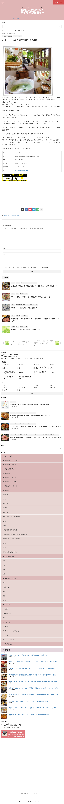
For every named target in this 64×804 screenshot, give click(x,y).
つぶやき (7, 604)
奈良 (4, 574)
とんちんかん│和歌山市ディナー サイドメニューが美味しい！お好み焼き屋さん (36, 426)
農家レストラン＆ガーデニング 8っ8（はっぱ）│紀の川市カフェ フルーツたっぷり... (33, 708)
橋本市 (5, 521)
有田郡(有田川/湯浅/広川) (10, 530)
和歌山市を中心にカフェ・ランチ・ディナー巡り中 (32, 793)
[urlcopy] (41, 209)
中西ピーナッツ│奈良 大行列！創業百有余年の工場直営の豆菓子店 (28, 655)
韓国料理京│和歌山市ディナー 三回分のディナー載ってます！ (30, 415)
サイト (4, 261)
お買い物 (7, 622)
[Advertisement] (32, 194)
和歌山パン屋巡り (10, 477)
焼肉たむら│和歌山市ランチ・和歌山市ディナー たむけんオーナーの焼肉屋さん (36, 437)
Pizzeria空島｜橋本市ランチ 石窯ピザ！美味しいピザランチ (31, 297)
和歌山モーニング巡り (12, 460)
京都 (4, 560)
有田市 (5, 525)
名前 (4, 248)
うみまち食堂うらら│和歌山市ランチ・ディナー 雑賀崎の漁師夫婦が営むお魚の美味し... (34, 681)
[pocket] (30, 209)
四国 (4, 582)
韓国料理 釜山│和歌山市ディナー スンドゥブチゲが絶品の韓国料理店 (29, 714)
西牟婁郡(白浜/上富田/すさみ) (11, 539)
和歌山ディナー (9, 473)
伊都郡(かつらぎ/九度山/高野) (11, 516)
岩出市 (5, 508)
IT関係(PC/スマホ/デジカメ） (11, 631)
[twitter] (22, 209)
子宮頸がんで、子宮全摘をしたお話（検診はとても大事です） (29, 404)
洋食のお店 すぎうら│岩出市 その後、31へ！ (26, 329)
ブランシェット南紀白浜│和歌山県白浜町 (24, 308)
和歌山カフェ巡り (16, 215)
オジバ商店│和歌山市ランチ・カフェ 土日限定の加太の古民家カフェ (28, 701)
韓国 (4, 591)
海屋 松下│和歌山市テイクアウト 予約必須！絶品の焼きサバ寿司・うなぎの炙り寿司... (33, 688)
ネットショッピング (8, 640)
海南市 (5, 499)
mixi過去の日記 (7, 613)
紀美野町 (10, 215)
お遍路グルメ (6, 587)
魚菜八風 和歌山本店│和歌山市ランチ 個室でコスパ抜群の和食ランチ (34, 286)
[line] (37, 209)
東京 (4, 596)
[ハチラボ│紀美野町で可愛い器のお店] (34, 209)
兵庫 (4, 569)
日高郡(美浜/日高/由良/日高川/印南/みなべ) (15, 534)
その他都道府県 (9, 556)
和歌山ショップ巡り (11, 481)
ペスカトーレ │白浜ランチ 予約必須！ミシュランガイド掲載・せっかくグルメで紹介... (33, 661)
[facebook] (26, 209)
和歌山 (5, 215)
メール (5, 254)
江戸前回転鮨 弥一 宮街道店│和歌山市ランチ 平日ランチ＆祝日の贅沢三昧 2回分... (33, 675)
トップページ (16, 18)
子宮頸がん (8, 644)
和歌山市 (5, 494)
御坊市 (5, 543)
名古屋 (5, 600)
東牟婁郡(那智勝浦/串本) (10, 552)
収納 (4, 618)
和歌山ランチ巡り (10, 469)
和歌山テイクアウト (11, 486)
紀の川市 (5, 512)
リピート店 (8, 456)
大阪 (4, 565)
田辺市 (5, 547)
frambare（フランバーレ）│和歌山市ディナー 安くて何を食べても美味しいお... (32, 668)
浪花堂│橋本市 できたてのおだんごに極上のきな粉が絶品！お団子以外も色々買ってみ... (34, 694)
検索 (32, 393)
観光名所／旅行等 (10, 578)
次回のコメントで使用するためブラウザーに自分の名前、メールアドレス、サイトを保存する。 (28, 267)
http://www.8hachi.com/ (21, 170)
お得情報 (5, 626)
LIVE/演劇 (5, 609)
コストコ (5, 635)
